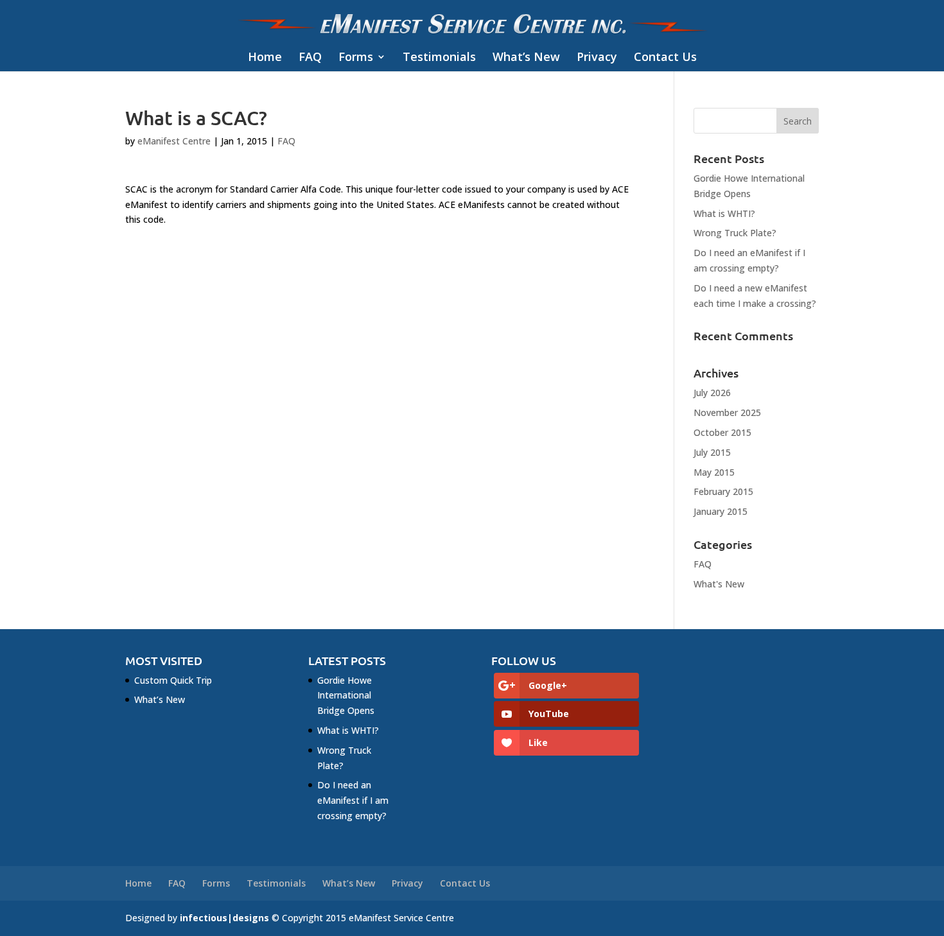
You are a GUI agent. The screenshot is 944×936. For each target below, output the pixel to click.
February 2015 (723, 491)
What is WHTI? (724, 213)
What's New (719, 584)
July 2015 (712, 452)
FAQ (310, 57)
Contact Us (665, 57)
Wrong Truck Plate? (735, 233)
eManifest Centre (174, 141)
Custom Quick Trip (173, 680)
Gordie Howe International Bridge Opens (345, 695)
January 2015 (720, 511)
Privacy (597, 57)
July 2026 (712, 392)
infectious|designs (224, 918)
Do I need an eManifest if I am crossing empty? (353, 800)
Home (265, 57)
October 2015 (722, 432)
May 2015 (714, 472)
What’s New (526, 57)
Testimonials (439, 57)
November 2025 (727, 412)
